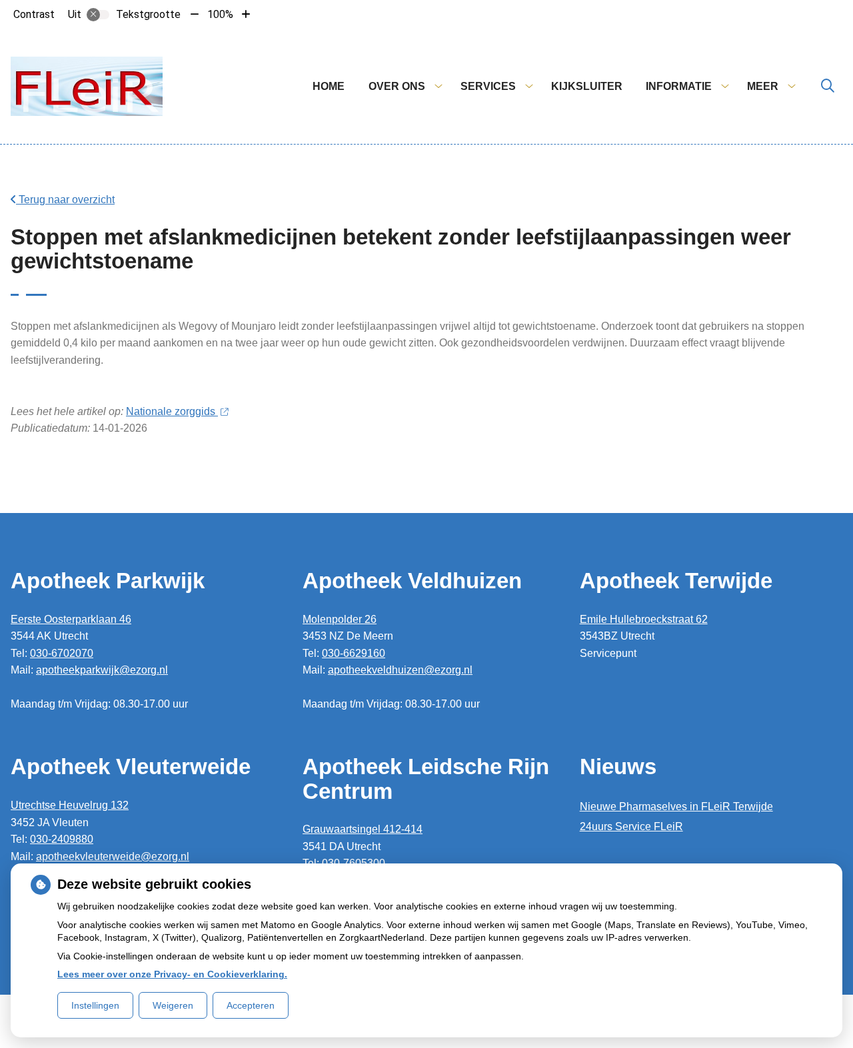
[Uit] (98, 14)
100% (220, 14)
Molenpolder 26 (340, 619)
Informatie (679, 86)
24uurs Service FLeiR (631, 826)
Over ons (397, 86)
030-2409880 (61, 839)
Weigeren (173, 1005)
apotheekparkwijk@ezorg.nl (102, 670)
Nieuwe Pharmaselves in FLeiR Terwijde (676, 806)
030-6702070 (61, 653)
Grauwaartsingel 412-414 (363, 829)
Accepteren (251, 1005)
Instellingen (95, 1005)
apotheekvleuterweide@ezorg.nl (112, 856)
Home (329, 86)
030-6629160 (353, 653)
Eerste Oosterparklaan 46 (71, 619)
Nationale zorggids (172, 411)
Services (488, 86)
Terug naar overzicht (65, 199)
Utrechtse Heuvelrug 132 (70, 805)
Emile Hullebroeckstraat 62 (644, 619)
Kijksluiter (586, 86)
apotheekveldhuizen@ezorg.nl (400, 670)
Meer (762, 86)
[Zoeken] (827, 86)
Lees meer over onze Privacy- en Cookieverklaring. (172, 974)
